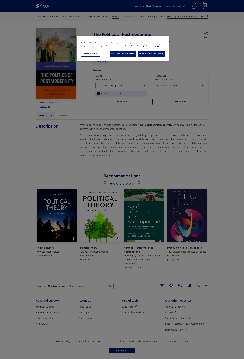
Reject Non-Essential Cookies (123, 53)
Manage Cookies (90, 53)
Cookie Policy (151, 46)
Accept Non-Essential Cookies (151, 53)
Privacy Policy (136, 46)
